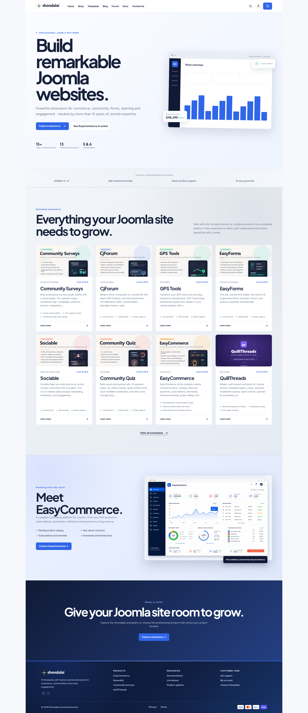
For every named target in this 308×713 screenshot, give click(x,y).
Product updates (175, 685)
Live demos (173, 680)
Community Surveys (61, 288)
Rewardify (118, 680)
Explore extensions (52, 126)
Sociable (49, 378)
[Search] (250, 6)
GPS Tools (170, 288)
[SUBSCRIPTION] (64, 261)
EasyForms (231, 288)
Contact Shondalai (230, 685)
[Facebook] (43, 693)
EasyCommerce (177, 378)
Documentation (175, 675)
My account (226, 680)
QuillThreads (233, 378)
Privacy (153, 707)
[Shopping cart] (267, 6)
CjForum (109, 288)
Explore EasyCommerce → (53, 546)
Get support (226, 675)
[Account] (258, 6)
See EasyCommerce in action (90, 126)
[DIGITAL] (244, 350)
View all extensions (154, 432)
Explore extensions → (154, 637)
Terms (163, 707)
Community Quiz (117, 378)
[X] (48, 693)
